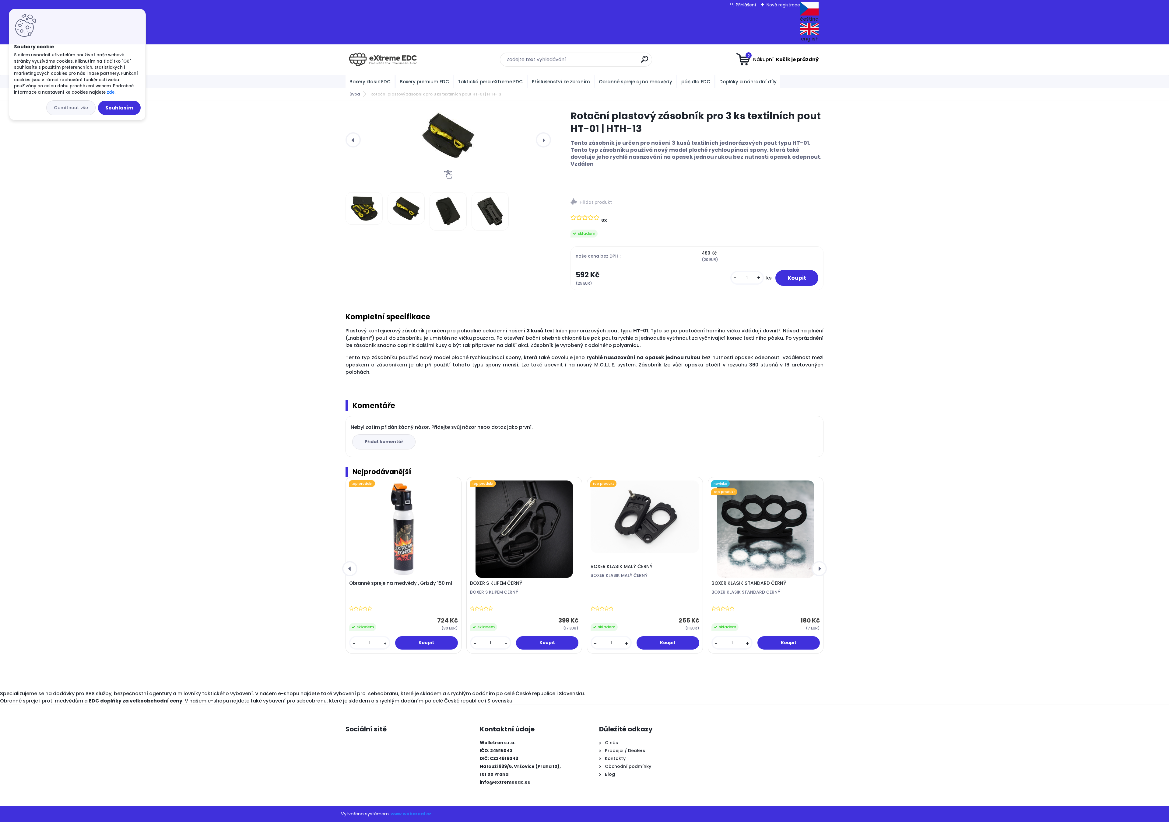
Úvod (354, 94)
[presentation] (353, 139)
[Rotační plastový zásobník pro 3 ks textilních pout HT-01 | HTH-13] (448, 135)
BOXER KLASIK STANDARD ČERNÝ (748, 583)
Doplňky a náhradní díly (748, 81)
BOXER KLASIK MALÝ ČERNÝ (622, 567)
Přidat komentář (384, 442)
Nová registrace (783, 5)
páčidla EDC (695, 81)
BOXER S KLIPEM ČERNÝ (496, 583)
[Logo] (383, 59)
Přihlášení (746, 5)
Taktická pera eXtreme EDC (490, 81)
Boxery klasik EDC (370, 81)
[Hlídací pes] (696, 202)
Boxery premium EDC (424, 81)
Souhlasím (119, 107)
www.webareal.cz (411, 814)
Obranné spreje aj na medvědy (635, 81)
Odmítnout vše (71, 108)
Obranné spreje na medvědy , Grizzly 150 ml (400, 583)
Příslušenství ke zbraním (561, 81)
